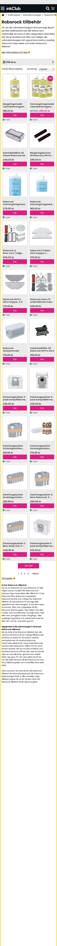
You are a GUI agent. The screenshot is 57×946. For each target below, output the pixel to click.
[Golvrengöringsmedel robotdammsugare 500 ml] (15, 86)
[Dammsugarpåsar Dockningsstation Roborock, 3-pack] (15, 428)
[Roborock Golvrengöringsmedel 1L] (15, 184)
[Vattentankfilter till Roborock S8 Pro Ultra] (42, 331)
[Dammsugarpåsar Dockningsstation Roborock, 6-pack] (15, 477)
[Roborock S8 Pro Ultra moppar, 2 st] (15, 282)
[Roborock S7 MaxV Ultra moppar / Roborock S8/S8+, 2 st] (42, 233)
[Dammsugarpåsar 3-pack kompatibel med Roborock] (15, 379)
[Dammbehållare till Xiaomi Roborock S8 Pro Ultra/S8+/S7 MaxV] (15, 135)
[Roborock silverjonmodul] (15, 331)
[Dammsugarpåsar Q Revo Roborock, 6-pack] (15, 526)
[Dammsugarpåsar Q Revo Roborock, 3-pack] (42, 477)
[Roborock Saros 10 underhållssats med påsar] (42, 282)
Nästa (35, 573)
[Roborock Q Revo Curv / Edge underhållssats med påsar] (15, 233)
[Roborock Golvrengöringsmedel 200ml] (42, 184)
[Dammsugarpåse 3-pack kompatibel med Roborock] (42, 526)
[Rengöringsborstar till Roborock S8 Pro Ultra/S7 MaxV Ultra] (42, 135)
